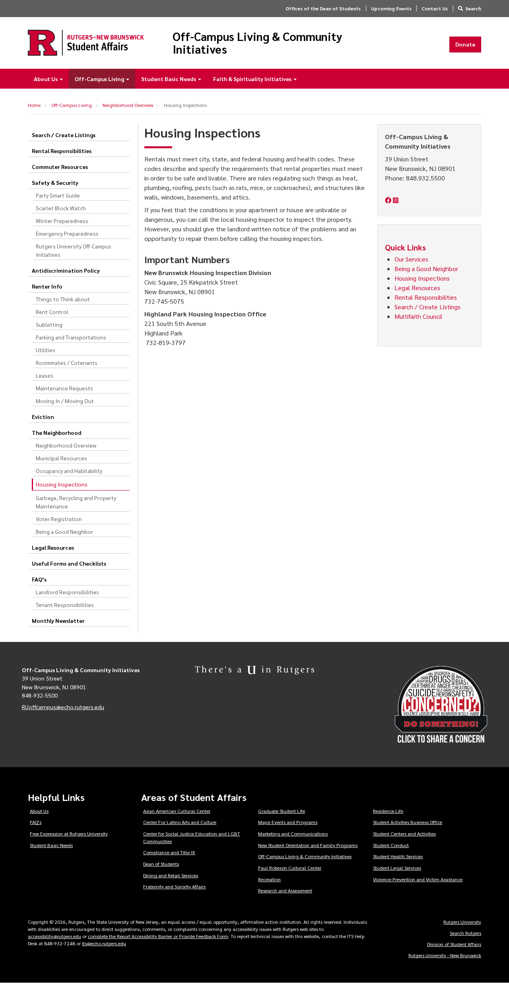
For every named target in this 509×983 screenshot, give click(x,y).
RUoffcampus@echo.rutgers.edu (63, 706)
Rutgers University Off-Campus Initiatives (73, 250)
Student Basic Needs (169, 78)
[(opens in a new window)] (389, 200)
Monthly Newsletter (58, 620)
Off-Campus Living (100, 78)
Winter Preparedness (62, 220)
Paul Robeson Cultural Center (289, 868)
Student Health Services (398, 856)
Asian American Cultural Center (176, 811)
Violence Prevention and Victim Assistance (417, 879)
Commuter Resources (60, 166)
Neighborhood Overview (128, 105)
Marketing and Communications (293, 833)
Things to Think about (63, 298)
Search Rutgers (465, 933)
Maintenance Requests (64, 388)
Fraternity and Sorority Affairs (174, 886)
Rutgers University (462, 922)
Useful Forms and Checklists (69, 563)
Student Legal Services (397, 868)
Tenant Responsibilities (65, 604)
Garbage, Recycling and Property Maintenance (76, 502)
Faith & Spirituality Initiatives (253, 78)
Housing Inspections (422, 278)
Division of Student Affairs (454, 944)
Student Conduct (391, 845)
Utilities (45, 349)
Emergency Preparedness (67, 233)
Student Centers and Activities (404, 833)
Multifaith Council (419, 316)
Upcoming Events (391, 8)
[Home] (86, 43)
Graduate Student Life (281, 811)
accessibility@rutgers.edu (54, 936)
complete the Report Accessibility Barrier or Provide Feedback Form (158, 936)
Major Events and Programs (287, 822)
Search (473, 8)
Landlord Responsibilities (67, 591)
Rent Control (52, 311)
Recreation (269, 879)
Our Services (411, 259)
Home (34, 105)
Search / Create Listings (63, 134)
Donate (465, 44)
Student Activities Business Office (407, 822)
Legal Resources (53, 547)
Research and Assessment (285, 890)
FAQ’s (39, 579)
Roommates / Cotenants (66, 362)
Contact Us (435, 8)
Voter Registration (59, 518)
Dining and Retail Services (170, 875)
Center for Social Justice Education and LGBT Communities (191, 837)
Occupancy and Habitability (69, 470)
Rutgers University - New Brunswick (444, 955)
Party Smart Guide (58, 195)
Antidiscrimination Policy (66, 270)
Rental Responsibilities (61, 150)
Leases (44, 375)
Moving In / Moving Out (65, 400)
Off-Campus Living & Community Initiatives (257, 42)
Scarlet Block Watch (61, 207)
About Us (46, 78)
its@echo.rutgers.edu (104, 943)
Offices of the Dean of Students (323, 8)
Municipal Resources (61, 457)
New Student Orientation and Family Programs (307, 845)
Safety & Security (55, 182)
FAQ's (35, 822)
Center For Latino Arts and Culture (179, 822)
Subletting (49, 324)
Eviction (43, 416)
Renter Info (47, 286)
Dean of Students (161, 864)
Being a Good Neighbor (64, 531)
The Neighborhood (57, 432)
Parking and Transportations (71, 337)
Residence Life (388, 811)
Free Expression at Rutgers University (69, 833)
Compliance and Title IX (169, 852)
